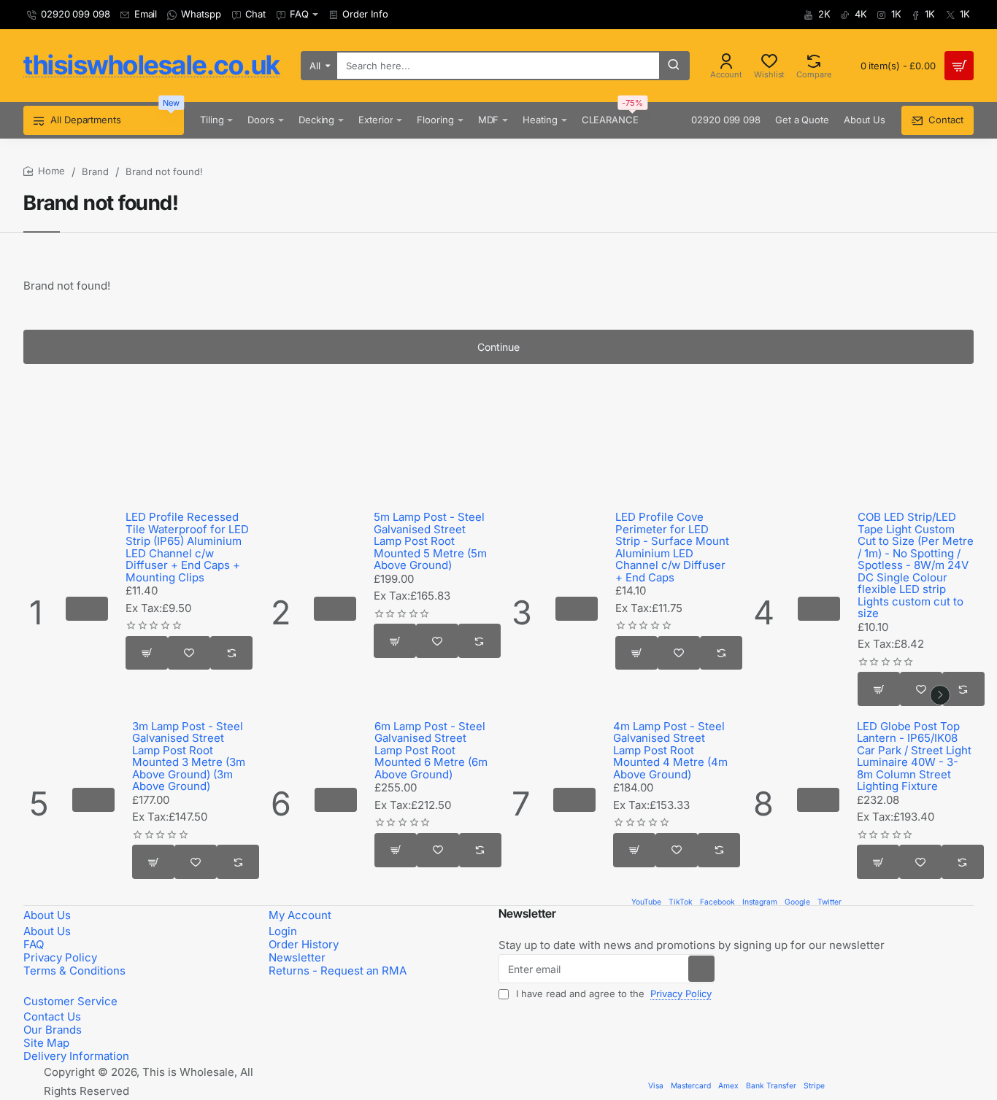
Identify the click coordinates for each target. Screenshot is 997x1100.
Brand (95, 171)
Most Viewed (57, 476)
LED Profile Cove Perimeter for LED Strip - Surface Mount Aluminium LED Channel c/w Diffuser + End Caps (672, 547)
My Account (300, 915)
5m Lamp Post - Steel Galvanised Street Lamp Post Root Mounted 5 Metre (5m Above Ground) (430, 541)
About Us (47, 915)
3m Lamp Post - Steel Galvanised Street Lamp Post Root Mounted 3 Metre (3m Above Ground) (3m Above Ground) (188, 757)
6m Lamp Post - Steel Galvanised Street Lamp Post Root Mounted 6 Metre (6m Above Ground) (431, 751)
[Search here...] (673, 66)
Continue (498, 347)
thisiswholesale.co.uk (151, 65)
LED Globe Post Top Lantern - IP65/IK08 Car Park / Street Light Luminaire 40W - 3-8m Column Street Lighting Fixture (914, 757)
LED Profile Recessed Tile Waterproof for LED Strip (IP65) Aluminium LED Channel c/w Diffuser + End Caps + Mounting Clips (187, 547)
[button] (87, 609)
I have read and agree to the (612, 993)
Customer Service (70, 1001)
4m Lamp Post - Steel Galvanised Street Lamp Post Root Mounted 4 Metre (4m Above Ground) (670, 751)
